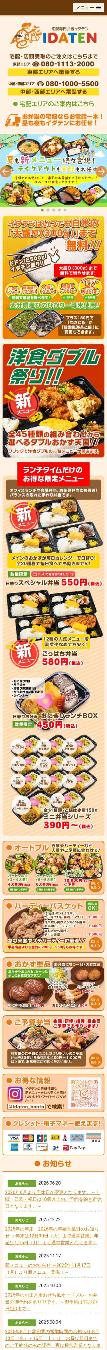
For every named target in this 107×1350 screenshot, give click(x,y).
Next (101, 171)
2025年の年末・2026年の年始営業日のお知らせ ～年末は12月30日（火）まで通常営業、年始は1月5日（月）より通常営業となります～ (52, 1235)
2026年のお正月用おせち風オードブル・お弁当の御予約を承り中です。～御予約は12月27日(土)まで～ (51, 1301)
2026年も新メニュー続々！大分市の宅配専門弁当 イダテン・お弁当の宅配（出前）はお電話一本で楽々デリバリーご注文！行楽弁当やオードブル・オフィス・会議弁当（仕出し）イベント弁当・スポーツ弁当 (53, 173)
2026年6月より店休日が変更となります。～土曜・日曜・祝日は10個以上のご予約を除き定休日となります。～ (53, 1199)
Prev (5, 171)
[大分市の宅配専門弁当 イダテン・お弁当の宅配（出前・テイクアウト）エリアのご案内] (53, 106)
